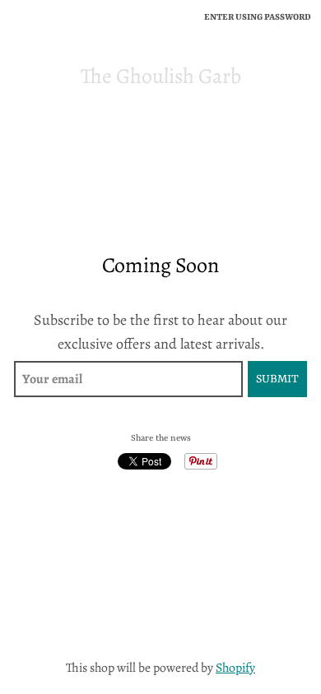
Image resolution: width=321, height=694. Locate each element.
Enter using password (257, 17)
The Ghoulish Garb (161, 76)
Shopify (235, 667)
